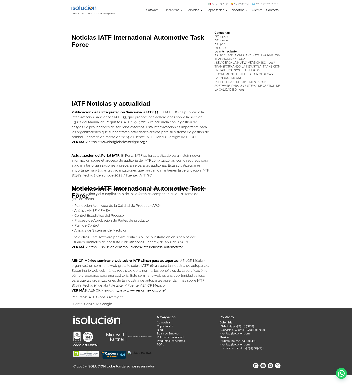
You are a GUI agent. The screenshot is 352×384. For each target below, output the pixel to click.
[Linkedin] (255, 365)
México (220, 48)
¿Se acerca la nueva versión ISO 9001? (244, 62)
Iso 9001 (220, 44)
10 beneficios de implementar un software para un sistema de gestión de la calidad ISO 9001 (247, 85)
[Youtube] (270, 365)
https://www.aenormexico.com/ (140, 290)
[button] (341, 373)
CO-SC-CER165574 (85, 345)
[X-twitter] (277, 365)
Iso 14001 (221, 36)
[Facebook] (263, 365)
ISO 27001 (221, 40)
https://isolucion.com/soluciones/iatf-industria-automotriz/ (136, 247)
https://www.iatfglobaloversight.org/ (118, 142)
